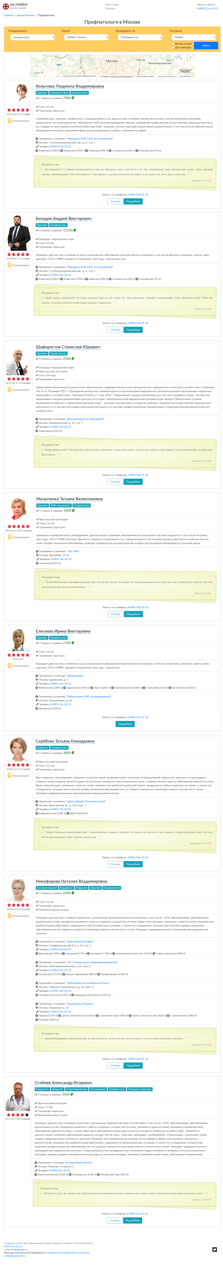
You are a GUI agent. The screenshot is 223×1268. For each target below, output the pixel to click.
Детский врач (183, 47)
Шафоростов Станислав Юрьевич (68, 347)
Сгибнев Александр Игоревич (63, 1083)
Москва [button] (112, 6)
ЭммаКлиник (75, 676)
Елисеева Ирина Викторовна (63, 631)
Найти (206, 45)
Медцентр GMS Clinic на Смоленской (89, 138)
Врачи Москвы (26, 15)
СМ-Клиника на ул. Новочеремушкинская (92, 962)
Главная (8, 15)
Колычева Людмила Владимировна (70, 86)
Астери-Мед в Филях (78, 1162)
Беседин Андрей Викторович (63, 219)
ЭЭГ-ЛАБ (73, 551)
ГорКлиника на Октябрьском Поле (87, 983)
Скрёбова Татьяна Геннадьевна (65, 741)
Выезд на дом (183, 43)
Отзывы (115, 201)
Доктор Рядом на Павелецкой (85, 419)
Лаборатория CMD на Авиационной (88, 696)
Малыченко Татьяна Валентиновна (69, 499)
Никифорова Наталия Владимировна (71, 881)
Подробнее (133, 201)
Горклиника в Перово (79, 1004)
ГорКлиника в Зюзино (80, 941)
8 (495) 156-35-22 (60, 146)
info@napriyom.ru (19, 1250)
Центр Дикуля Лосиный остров (86, 801)
